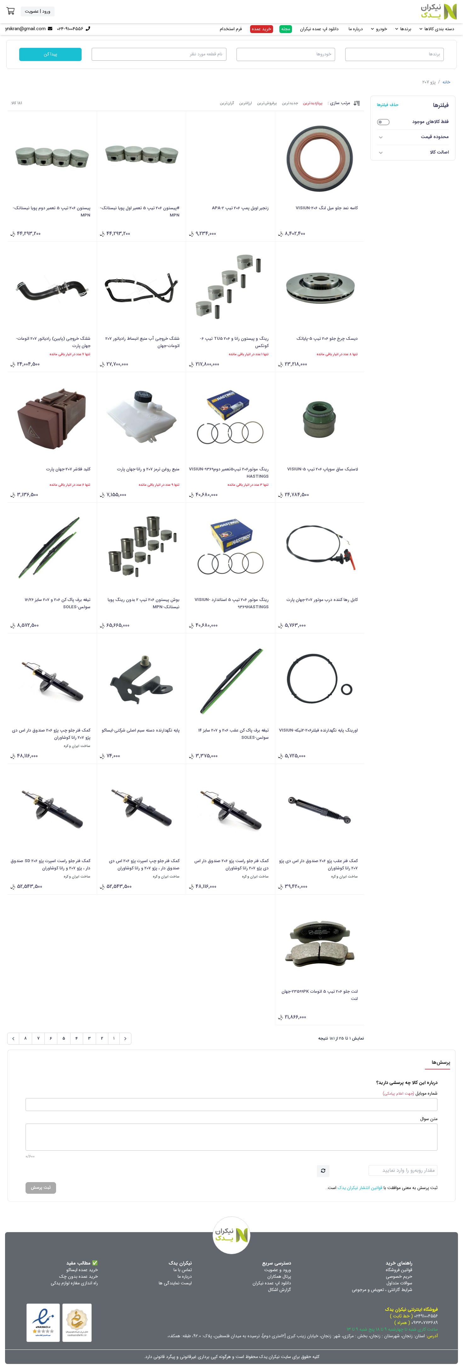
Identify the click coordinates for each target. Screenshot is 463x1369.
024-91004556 (70, 29)
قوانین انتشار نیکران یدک (360, 1187)
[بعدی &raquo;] (13, 1039)
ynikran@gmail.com (25, 29)
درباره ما (356, 28)
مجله (285, 28)
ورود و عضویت (277, 1269)
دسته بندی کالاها (439, 28)
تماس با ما (183, 1269)
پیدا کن (50, 54)
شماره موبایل (410, 1093)
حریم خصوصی (399, 1276)
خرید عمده (261, 28)
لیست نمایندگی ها (175, 1283)
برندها (405, 28)
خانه (446, 82)
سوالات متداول (399, 1283)
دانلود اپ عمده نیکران (319, 28)
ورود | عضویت (37, 11)
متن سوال (428, 1119)
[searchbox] (394, 54)
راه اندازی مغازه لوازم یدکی (74, 1283)
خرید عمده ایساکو (82, 1269)
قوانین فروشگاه (399, 1269)
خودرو (381, 28)
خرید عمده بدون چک (78, 1276)
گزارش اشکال (279, 1289)
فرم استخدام (231, 28)
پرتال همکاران (279, 1276)
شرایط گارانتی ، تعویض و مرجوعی (382, 1289)
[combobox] (394, 54)
